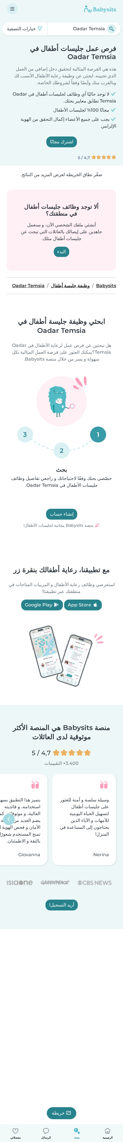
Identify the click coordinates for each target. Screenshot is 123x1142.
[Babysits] (100, 8)
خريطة (58, 1113)
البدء (61, 251)
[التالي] (9, 819)
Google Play (39, 605)
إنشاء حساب (62, 514)
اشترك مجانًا (61, 141)
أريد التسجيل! (61, 905)
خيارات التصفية (22, 28)
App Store (80, 605)
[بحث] (111, 28)
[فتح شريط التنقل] (12, 8)
